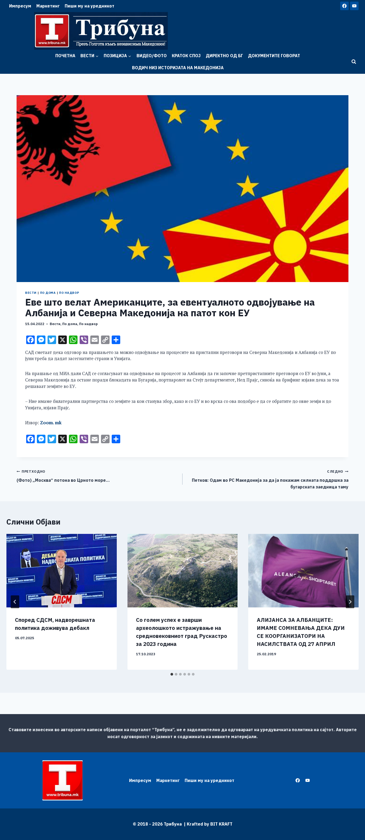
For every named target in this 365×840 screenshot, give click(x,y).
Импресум (20, 6)
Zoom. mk (50, 423)
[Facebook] (344, 6)
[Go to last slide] (15, 601)
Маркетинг (48, 6)
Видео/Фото (152, 55)
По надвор (69, 293)
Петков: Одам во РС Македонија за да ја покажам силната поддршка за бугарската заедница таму (270, 479)
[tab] (171, 674)
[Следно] (350, 601)
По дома (48, 293)
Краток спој (186, 55)
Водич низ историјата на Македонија (178, 67)
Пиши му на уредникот (89, 6)
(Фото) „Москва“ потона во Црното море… (63, 476)
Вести (31, 293)
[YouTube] (354, 6)
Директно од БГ (224, 55)
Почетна (65, 55)
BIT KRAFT (221, 824)
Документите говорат (274, 55)
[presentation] (61, 570)
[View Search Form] (354, 62)
